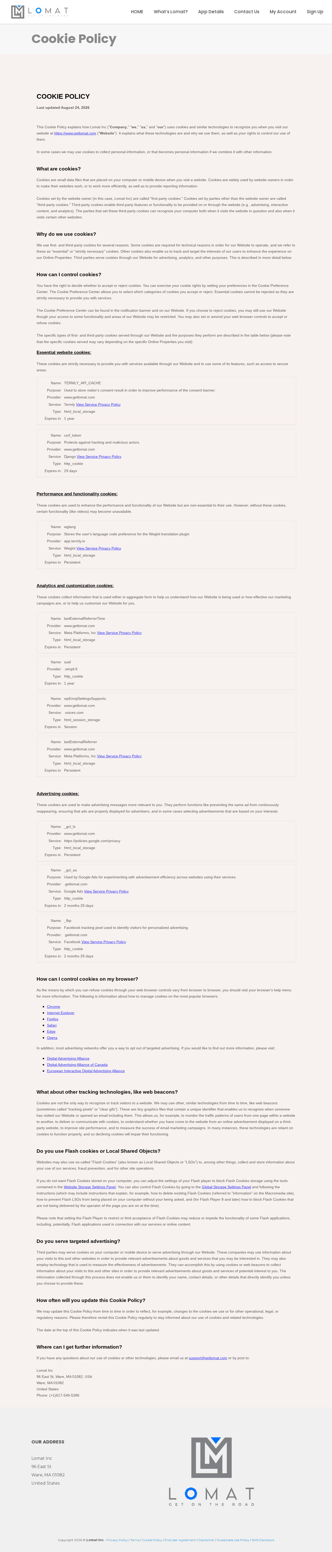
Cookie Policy (152, 1540)
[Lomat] (40, 11)
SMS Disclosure (263, 1540)
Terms (135, 1540)
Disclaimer (206, 1540)
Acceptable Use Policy (233, 1540)
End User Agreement (180, 1540)
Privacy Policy (117, 1540)
